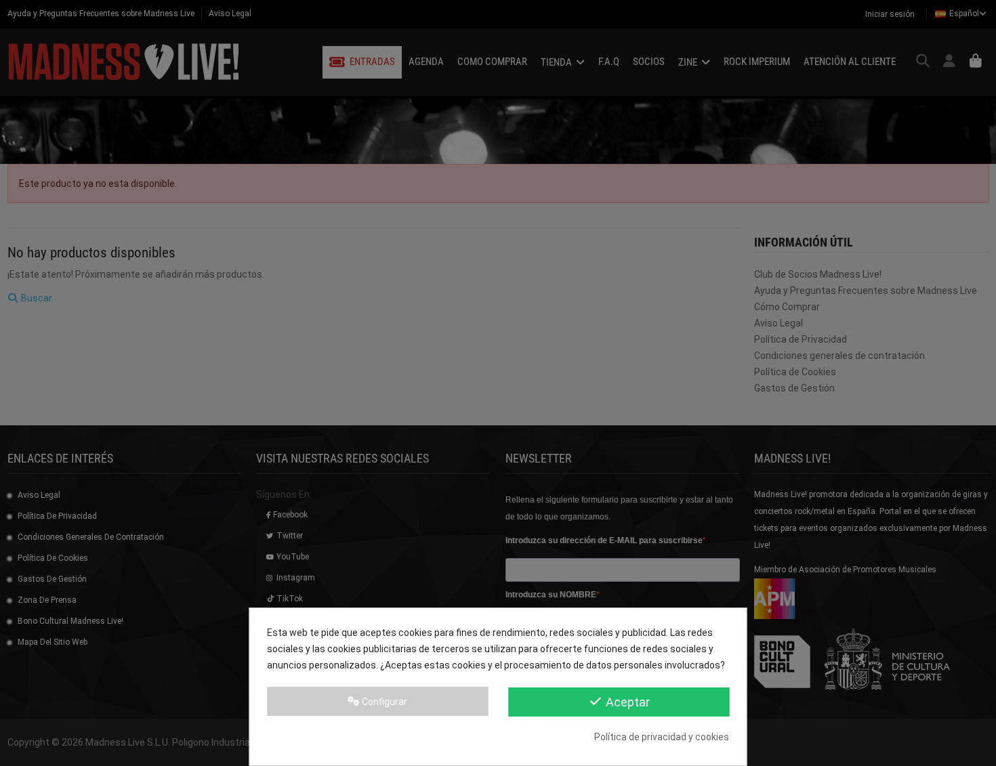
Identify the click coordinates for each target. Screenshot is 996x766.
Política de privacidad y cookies (661, 736)
